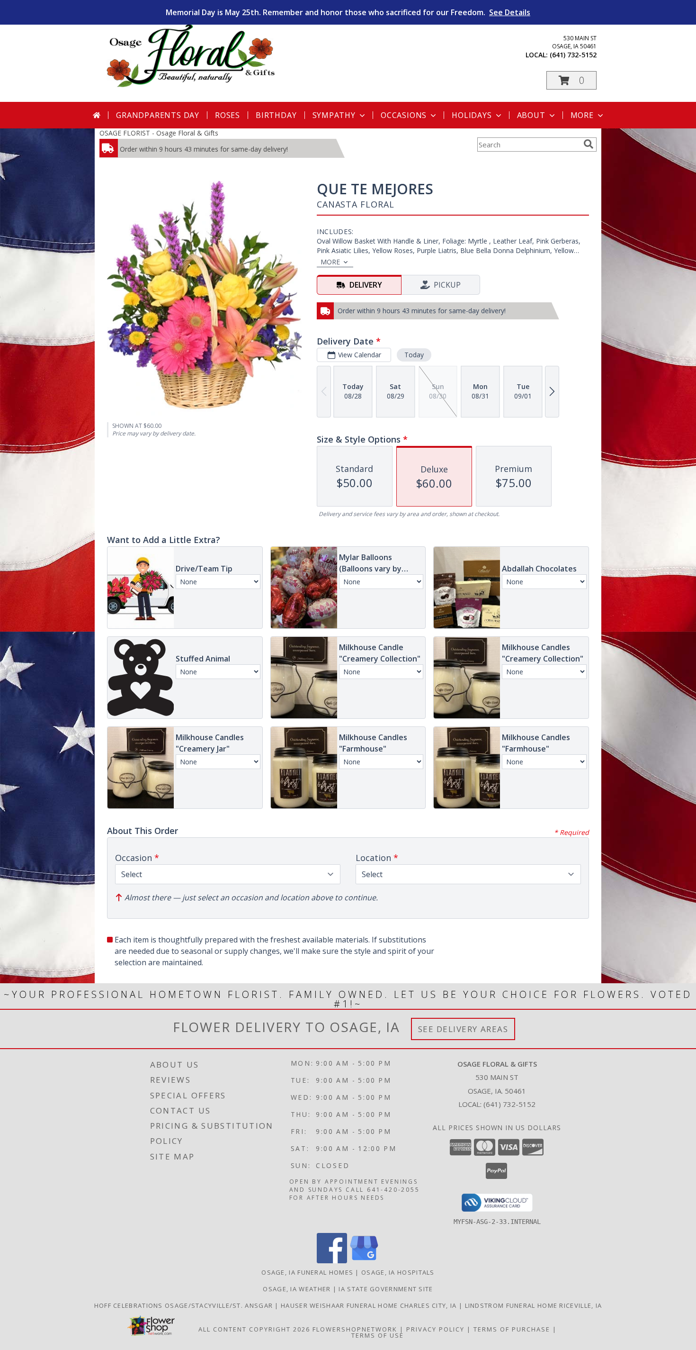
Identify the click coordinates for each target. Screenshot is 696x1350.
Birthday (276, 115)
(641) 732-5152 (573, 54)
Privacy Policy (435, 1329)
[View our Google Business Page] (364, 1260)
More (582, 115)
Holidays (471, 115)
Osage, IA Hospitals (398, 1272)
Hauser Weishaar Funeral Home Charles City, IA (370, 1305)
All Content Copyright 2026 (254, 1329)
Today (414, 354)
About (531, 115)
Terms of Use (377, 1335)
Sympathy (334, 115)
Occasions (404, 115)
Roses (227, 115)
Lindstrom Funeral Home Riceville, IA (533, 1305)
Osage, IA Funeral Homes (307, 1272)
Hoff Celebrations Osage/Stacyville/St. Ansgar (184, 1305)
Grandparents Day (157, 115)
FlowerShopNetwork (354, 1329)
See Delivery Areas (463, 1029)
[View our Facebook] (332, 1260)
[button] (571, 80)
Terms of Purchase (511, 1329)
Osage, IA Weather (296, 1289)
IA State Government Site (386, 1289)
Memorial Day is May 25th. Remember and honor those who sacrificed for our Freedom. (348, 12)
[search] (588, 144)
